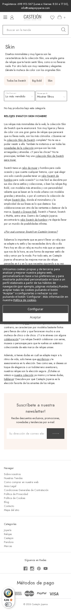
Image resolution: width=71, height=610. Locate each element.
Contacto (9, 506)
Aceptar (35, 317)
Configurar (35, 309)
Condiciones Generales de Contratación (26, 490)
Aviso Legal (10, 486)
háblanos (9, 379)
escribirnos (43, 359)
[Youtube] (46, 569)
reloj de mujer (29, 168)
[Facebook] (25, 569)
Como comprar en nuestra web (21, 482)
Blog (6, 502)
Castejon (8, 538)
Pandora (8, 542)
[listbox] (19, 96)
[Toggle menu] (5, 17)
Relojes (8, 534)
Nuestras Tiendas (13, 478)
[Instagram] (32, 569)
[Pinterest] (39, 569)
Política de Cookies (14, 498)
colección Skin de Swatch (21, 140)
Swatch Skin (18, 200)
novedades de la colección (19, 148)
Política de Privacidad (16, 494)
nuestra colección (24, 375)
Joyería (7, 530)
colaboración (11, 339)
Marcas (8, 546)
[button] (51, 96)
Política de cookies (24, 300)
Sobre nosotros (12, 474)
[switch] (8, 604)
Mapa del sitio (11, 510)
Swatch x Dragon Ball (24, 212)
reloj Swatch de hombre (33, 220)
